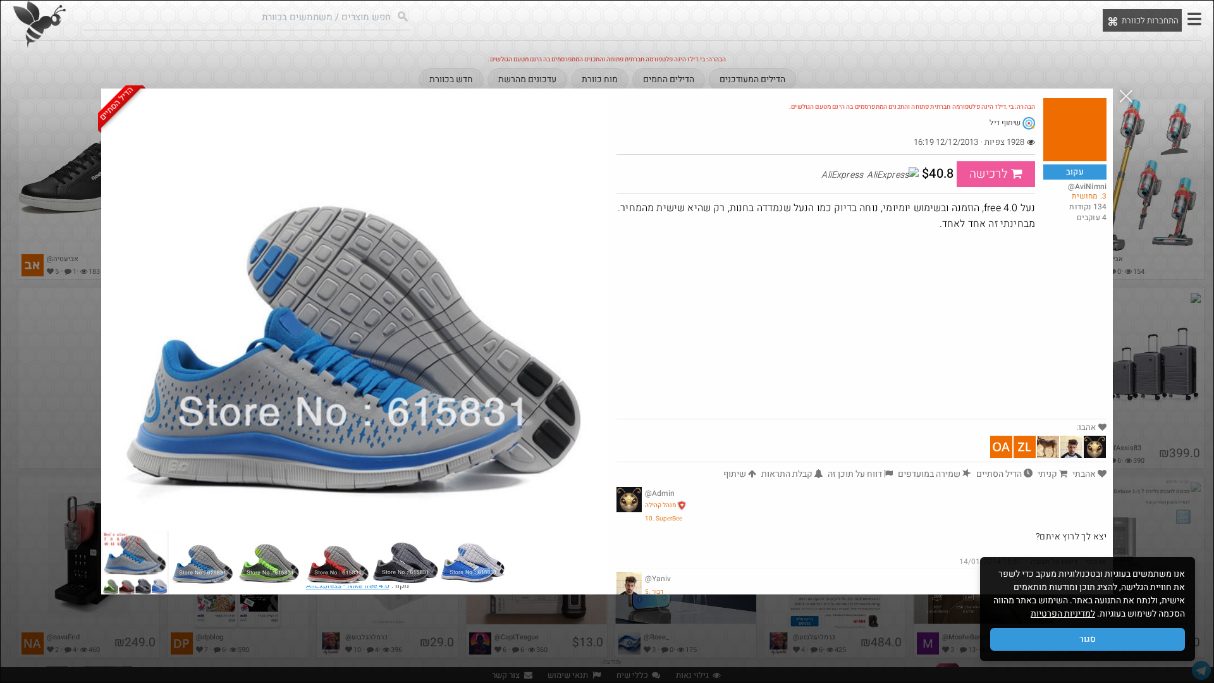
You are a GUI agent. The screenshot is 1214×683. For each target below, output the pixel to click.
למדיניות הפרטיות (1063, 613)
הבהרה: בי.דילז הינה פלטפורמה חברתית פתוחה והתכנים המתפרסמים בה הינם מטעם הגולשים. (912, 106)
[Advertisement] (861, 324)
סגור (1087, 639)
